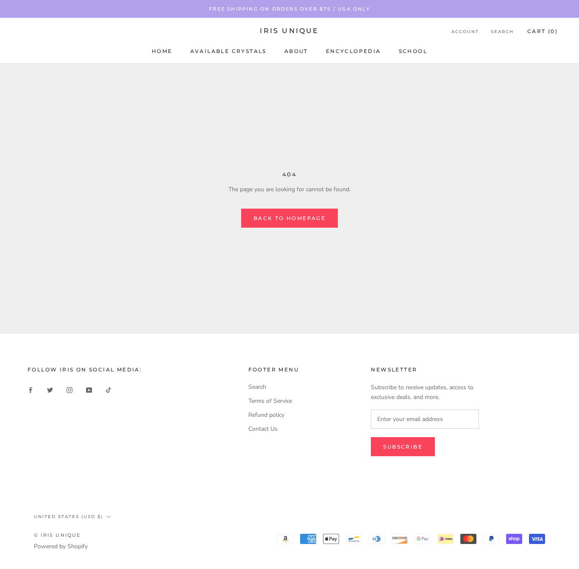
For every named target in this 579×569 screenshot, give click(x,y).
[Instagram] (69, 390)
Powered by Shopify (61, 546)
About (296, 51)
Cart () (542, 31)
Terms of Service (270, 401)
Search (502, 31)
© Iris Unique (57, 535)
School (413, 51)
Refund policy (266, 415)
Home (162, 51)
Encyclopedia (353, 51)
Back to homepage (289, 218)
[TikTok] (108, 390)
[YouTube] (89, 390)
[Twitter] (50, 390)
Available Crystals (228, 51)
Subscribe (403, 446)
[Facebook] (30, 390)
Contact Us (263, 429)
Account (465, 31)
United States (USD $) (68, 516)
